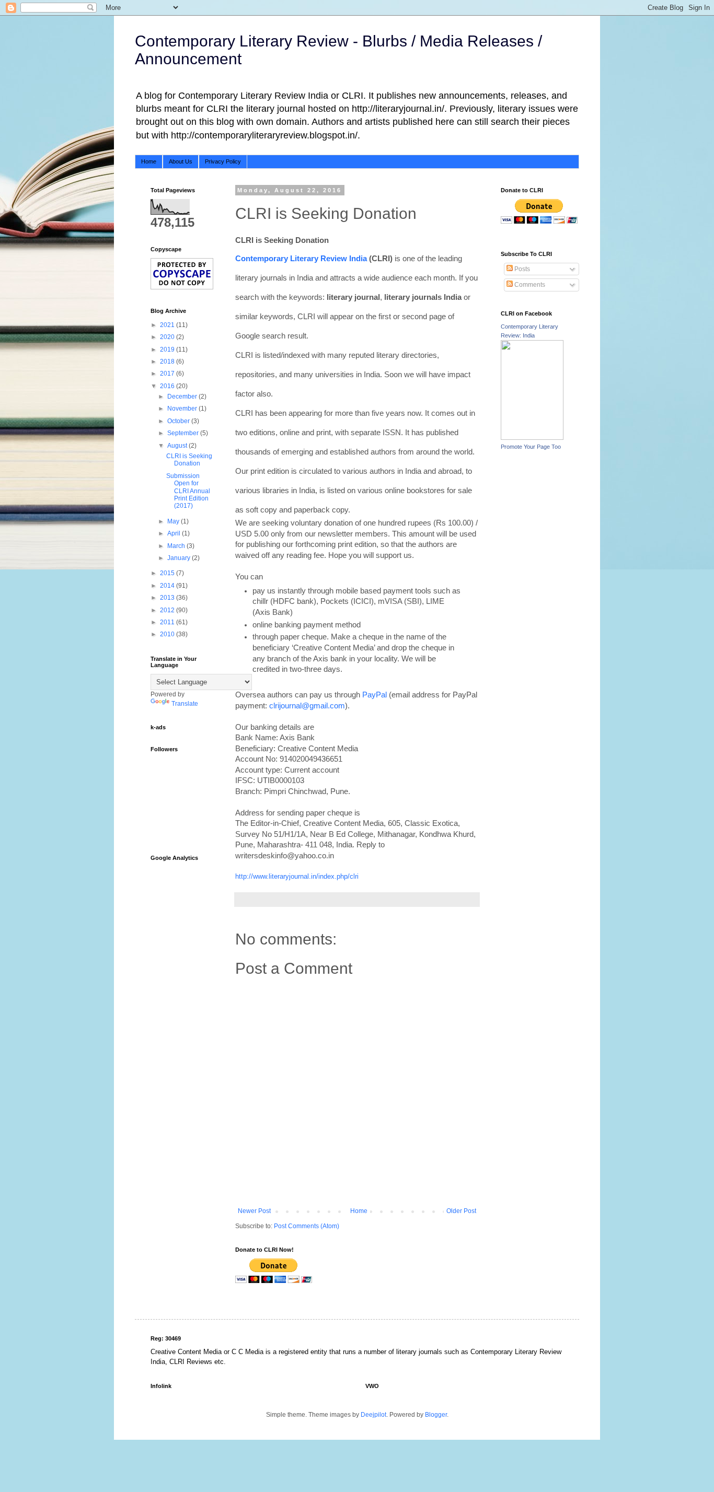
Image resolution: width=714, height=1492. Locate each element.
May (174, 521)
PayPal (374, 695)
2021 (168, 325)
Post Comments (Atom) (306, 1226)
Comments (529, 284)
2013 (168, 597)
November (183, 408)
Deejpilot (373, 1414)
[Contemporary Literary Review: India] (532, 437)
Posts (521, 269)
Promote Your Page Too (531, 447)
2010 (168, 634)
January (179, 558)
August (178, 445)
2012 (168, 610)
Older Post (461, 1211)
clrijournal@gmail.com (307, 706)
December (183, 396)
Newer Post (254, 1211)
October (179, 421)
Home (148, 161)
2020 (168, 337)
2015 (168, 573)
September (183, 433)
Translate (184, 703)
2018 (168, 361)
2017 (168, 373)
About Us (180, 161)
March (177, 546)
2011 (168, 622)
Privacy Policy (223, 161)
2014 (168, 585)
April (174, 533)
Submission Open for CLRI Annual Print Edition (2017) (188, 491)
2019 (168, 349)
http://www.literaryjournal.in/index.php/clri (297, 876)
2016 (168, 386)
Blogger (436, 1414)
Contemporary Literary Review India (301, 258)
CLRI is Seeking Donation (189, 459)
